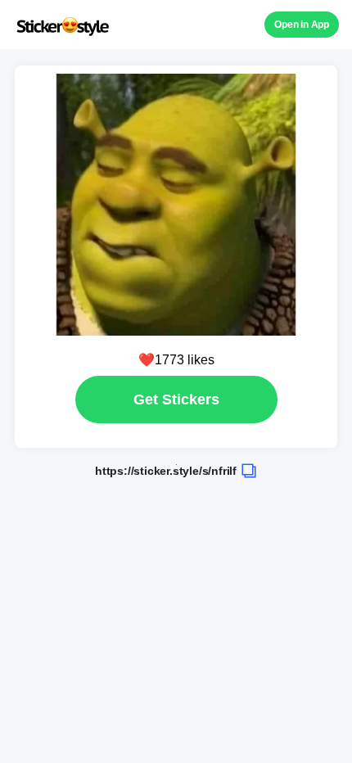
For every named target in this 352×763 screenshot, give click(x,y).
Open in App (301, 24)
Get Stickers (176, 399)
